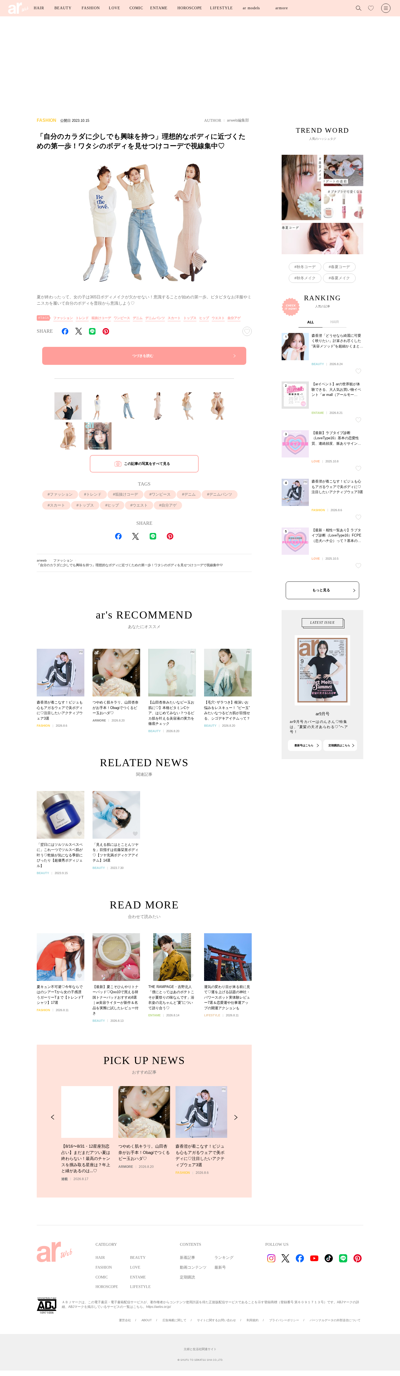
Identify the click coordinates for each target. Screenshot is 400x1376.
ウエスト (218, 318)
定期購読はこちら (339, 745)
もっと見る (321, 590)
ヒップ (204, 318)
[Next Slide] (236, 1117)
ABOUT (146, 1320)
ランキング (223, 1258)
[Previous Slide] (53, 1117)
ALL (310, 322)
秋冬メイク (306, 278)
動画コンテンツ (193, 1267)
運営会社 (125, 1320)
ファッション (63, 318)
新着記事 (187, 1258)
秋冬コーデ (306, 267)
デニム (138, 318)
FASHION (91, 8)
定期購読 (187, 1277)
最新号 (220, 1267)
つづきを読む (142, 356)
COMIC (136, 8)
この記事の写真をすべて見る (147, 464)
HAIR (39, 8)
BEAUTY (62, 8)
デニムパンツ (155, 318)
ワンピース (122, 318)
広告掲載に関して (174, 1320)
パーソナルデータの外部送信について (335, 1320)
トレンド (82, 318)
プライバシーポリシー (284, 1320)
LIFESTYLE (221, 8)
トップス (189, 318)
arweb (42, 560)
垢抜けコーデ (101, 318)
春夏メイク (340, 278)
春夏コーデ (340, 267)
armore (281, 8)
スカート (174, 318)
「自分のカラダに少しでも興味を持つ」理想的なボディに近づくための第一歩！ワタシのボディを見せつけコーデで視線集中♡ (130, 565)
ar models (251, 8)
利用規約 (253, 1320)
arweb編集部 (238, 120)
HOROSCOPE (189, 8)
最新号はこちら (303, 745)
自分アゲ (234, 318)
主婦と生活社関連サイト (200, 1349)
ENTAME (158, 8)
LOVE (114, 8)
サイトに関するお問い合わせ (216, 1320)
